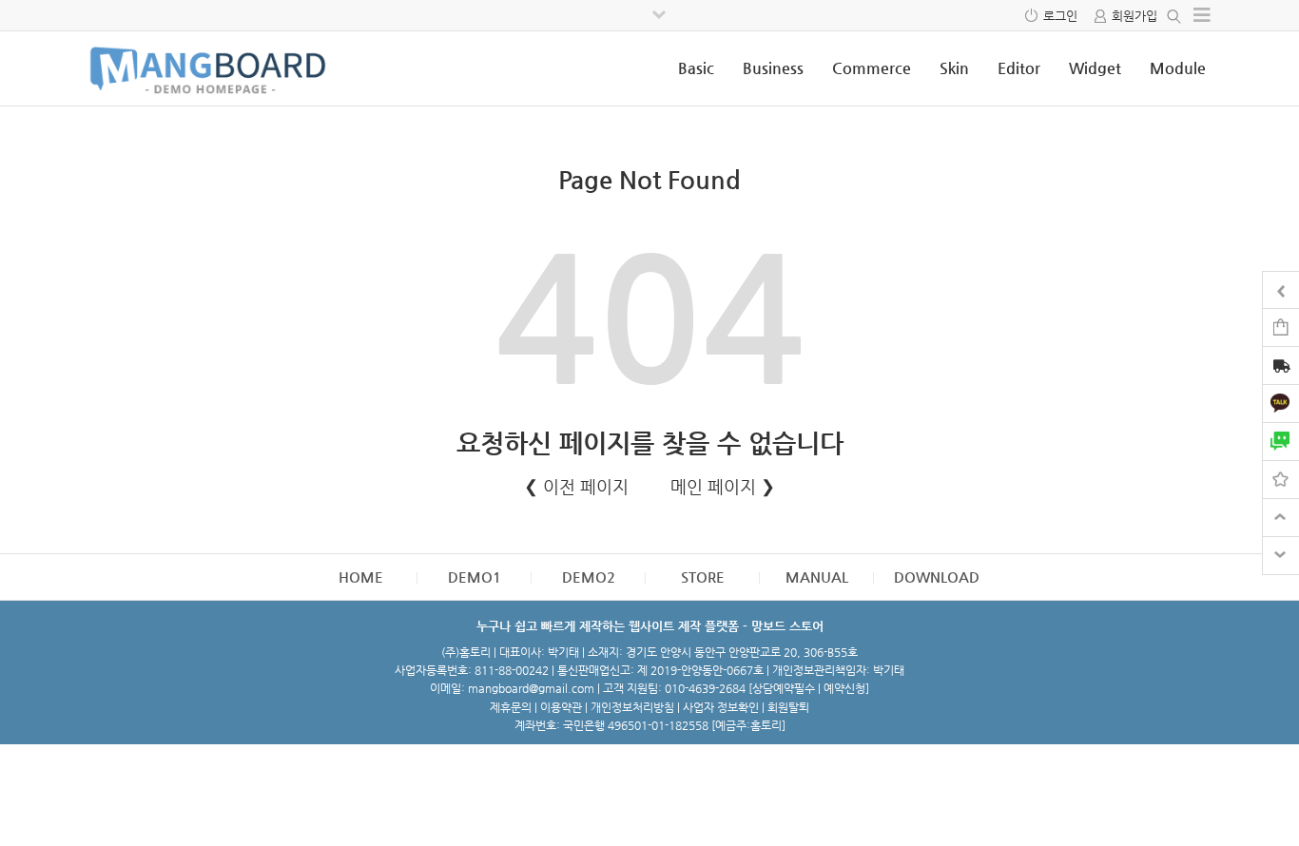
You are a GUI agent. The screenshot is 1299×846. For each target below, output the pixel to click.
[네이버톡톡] (1281, 440)
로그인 (1060, 16)
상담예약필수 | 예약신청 (808, 688)
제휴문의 (511, 707)
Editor (1019, 68)
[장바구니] (1281, 326)
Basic (696, 68)
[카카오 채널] (1281, 402)
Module (1178, 68)
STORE (703, 576)
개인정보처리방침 (632, 707)
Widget (1095, 68)
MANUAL (816, 576)
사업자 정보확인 (721, 707)
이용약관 (561, 707)
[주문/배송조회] (1281, 367)
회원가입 (1134, 16)
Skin (954, 68)
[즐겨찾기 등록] (1281, 478)
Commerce (871, 68)
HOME (361, 576)
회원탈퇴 (788, 707)
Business (773, 68)
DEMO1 (474, 576)
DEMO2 (588, 576)
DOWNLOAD (936, 576)
